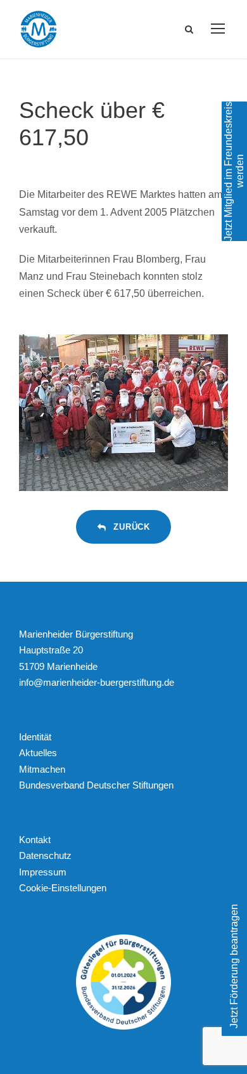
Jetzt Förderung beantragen (234, 966)
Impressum (42, 872)
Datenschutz (45, 855)
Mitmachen (42, 769)
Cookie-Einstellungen (62, 887)
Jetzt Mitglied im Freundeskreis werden (234, 171)
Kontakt (35, 839)
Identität (35, 736)
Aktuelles (38, 752)
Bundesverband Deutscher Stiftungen (96, 785)
